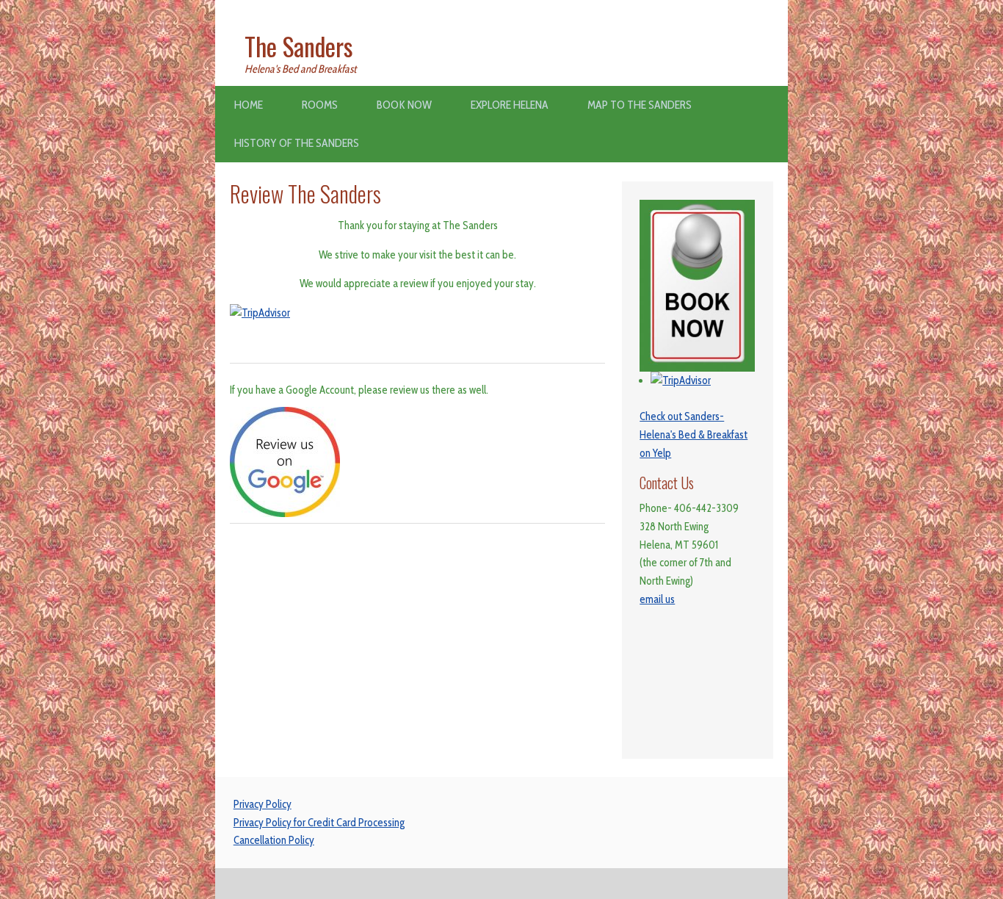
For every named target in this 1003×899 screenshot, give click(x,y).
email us (657, 599)
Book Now (404, 105)
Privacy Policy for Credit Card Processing (319, 822)
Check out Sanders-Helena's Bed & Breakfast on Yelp (693, 435)
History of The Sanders (296, 143)
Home (248, 105)
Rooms (320, 105)
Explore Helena (509, 105)
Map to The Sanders (639, 105)
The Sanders (298, 46)
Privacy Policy (262, 804)
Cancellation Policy (273, 840)
